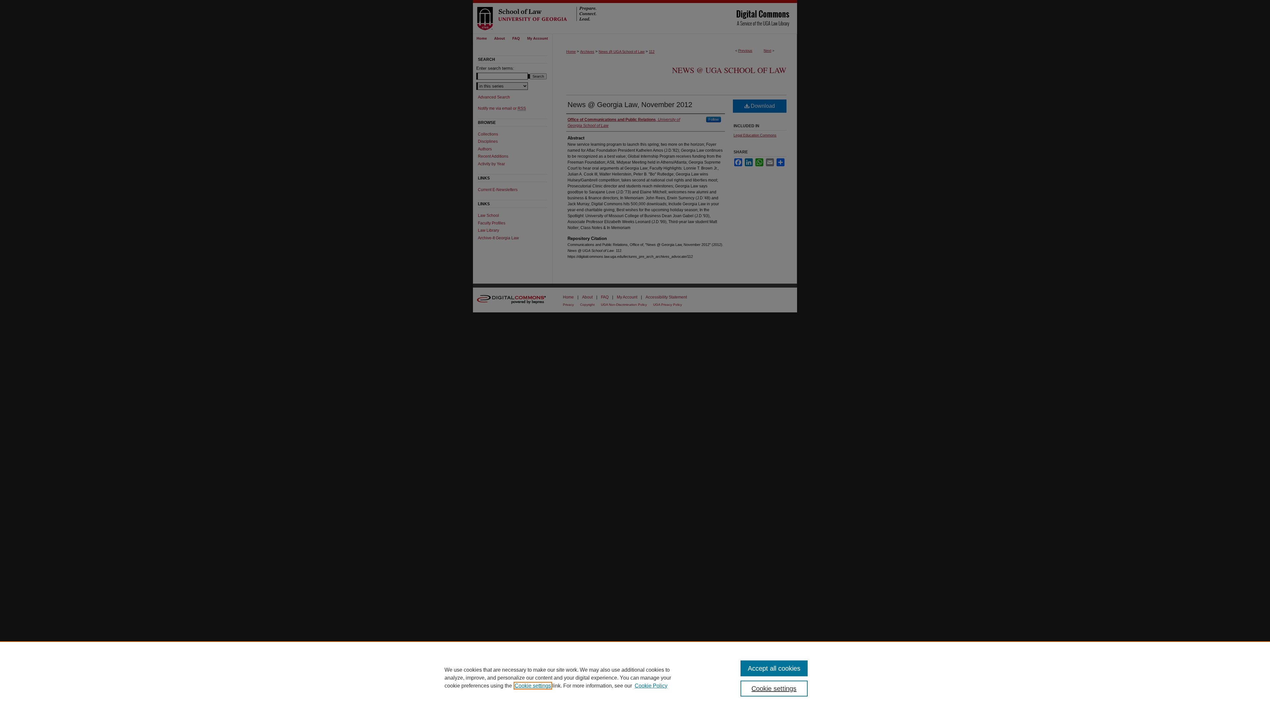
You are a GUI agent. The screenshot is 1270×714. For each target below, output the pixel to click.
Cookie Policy (651, 686)
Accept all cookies (774, 668)
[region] (635, 677)
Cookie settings (533, 686)
